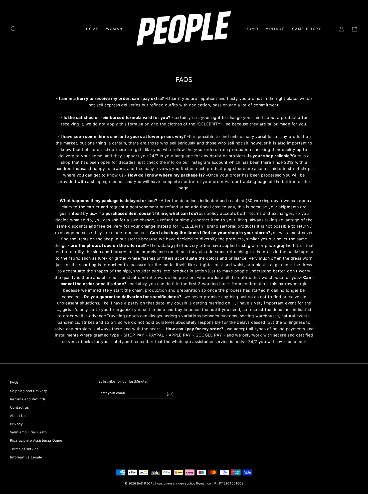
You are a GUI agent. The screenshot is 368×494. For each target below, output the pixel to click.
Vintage (275, 29)
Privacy (16, 424)
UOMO (251, 29)
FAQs (14, 382)
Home (92, 29)
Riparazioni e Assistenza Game (36, 440)
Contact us (19, 407)
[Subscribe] (170, 393)
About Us (18, 416)
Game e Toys (307, 29)
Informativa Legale (26, 457)
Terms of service (24, 449)
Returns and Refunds (28, 399)
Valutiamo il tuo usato (28, 432)
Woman (114, 29)
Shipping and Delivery (28, 391)
